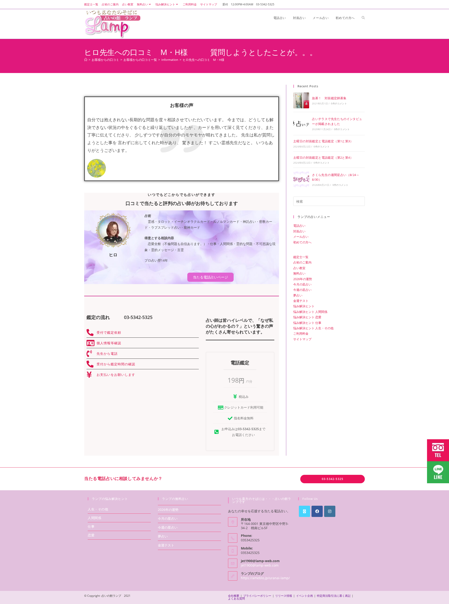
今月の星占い (302, 284)
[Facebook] (317, 511)
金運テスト (300, 301)
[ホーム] (85, 60)
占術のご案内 (110, 4)
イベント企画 (304, 596)
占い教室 (127, 4)
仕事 (91, 526)
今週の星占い (302, 290)
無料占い (142, 4)
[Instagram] (329, 511)
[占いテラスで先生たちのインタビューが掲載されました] (301, 124)
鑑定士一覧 (91, 4)
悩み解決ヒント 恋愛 (307, 317)
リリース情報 (283, 596)
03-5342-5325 (332, 479)
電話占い (299, 225)
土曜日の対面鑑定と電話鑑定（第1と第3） (323, 141)
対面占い (299, 231)
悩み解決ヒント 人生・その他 (313, 328)
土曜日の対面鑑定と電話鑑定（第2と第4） (323, 157)
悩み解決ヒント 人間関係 (310, 312)
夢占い (297, 295)
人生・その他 (98, 509)
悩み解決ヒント (165, 4)
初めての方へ (302, 242)
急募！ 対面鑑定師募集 (329, 98)
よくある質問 (236, 598)
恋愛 (91, 535)
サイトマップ (208, 4)
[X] (304, 511)
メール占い (300, 236)
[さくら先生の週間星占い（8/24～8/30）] (301, 179)
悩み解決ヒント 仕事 (307, 323)
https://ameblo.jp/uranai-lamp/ (265, 578)
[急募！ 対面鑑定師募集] (301, 100)
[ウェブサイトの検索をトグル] (363, 17)
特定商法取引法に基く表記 (334, 596)
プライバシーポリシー (257, 596)
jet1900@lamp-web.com (260, 565)
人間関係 (94, 518)
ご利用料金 (190, 4)
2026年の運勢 (302, 279)
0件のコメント (339, 103)
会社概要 (233, 596)
